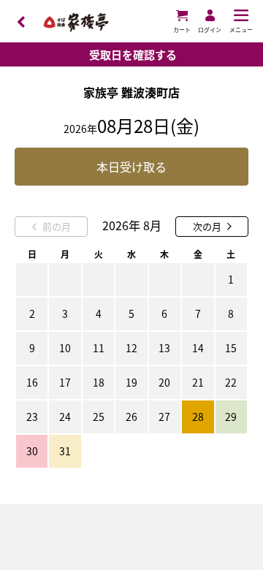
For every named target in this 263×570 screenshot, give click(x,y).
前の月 (56, 226)
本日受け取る (131, 166)
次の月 (207, 226)
